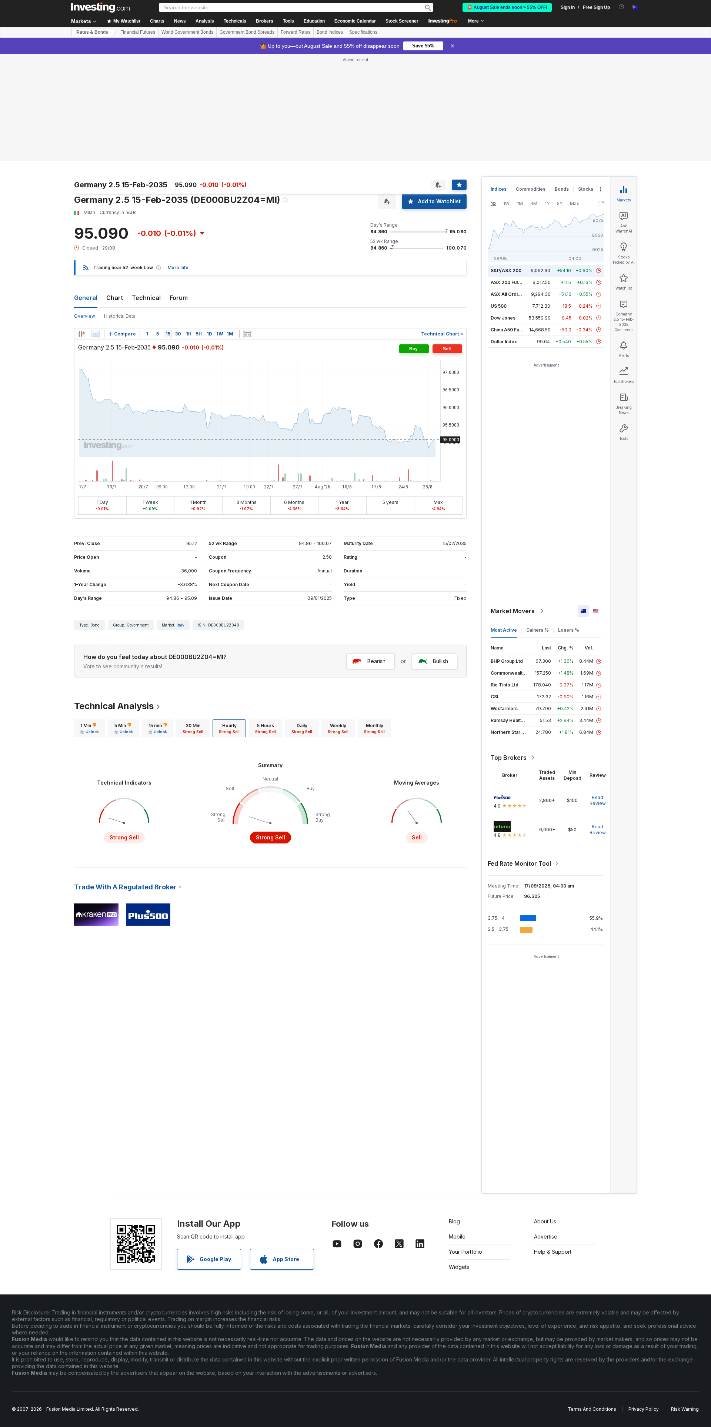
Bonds (562, 189)
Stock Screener (401, 21)
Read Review (598, 800)
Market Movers (513, 611)
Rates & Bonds (92, 32)
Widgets (459, 1267)
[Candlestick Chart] (81, 334)
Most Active (504, 630)
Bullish (440, 661)
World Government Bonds (187, 32)
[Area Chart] (95, 334)
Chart (114, 297)
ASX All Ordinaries (511, 294)
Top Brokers (509, 757)
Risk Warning (685, 1409)
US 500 (499, 306)
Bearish (376, 661)
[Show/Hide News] (247, 334)
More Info (177, 267)
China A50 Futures (511, 329)
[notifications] (621, 6)
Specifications (363, 32)
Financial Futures (137, 32)
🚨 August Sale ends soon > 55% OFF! (507, 7)
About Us (545, 1221)
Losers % (568, 630)
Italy (180, 625)
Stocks (585, 189)
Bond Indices (330, 32)
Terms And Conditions (592, 1409)
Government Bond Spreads (247, 32)
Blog (454, 1221)
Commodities (530, 189)
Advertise (545, 1236)
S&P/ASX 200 (506, 270)
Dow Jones (503, 318)
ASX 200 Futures (509, 282)
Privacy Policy (643, 1409)
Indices (499, 189)
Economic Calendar (355, 21)
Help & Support (552, 1252)
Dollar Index (504, 341)
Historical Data (120, 316)
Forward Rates (295, 32)
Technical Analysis (114, 706)
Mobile (457, 1236)
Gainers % (537, 630)
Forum (179, 297)
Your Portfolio (465, 1252)
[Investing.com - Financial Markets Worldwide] (100, 7)
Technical (146, 297)
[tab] (89, 728)
